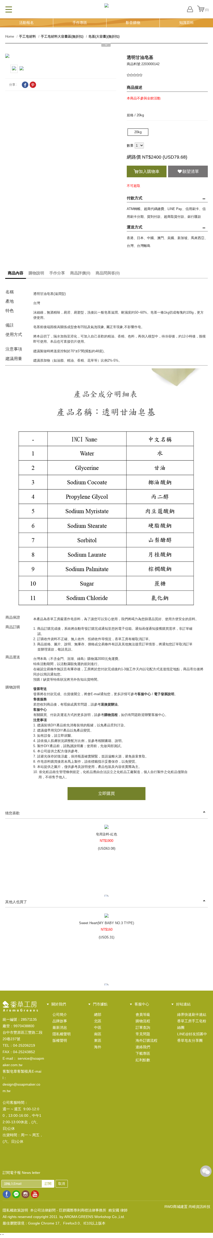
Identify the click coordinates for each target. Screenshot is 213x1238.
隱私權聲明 (61, 1034)
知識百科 (186, 23)
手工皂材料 (27, 36)
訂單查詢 (143, 1027)
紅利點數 (143, 1060)
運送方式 (134, 227)
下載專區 (143, 1053)
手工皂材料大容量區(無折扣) (62, 36)
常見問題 (143, 1034)
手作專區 (79, 23)
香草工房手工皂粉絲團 (191, 1024)
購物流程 (111, 715)
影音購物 (133, 23)
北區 (97, 1021)
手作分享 (57, 273)
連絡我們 (143, 1047)
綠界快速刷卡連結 (191, 1014)
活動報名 (26, 23)
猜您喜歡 (12, 813)
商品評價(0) (80, 273)
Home (9, 36)
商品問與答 (108, 273)
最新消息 (59, 1027)
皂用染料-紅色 (106, 834)
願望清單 (190, 171)
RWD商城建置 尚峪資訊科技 (187, 1207)
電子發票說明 (164, 694)
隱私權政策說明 (15, 1210)
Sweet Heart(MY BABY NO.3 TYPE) (106, 923)
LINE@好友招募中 (192, 1034)
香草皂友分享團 (190, 1040)
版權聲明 (59, 1040)
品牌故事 (59, 1021)
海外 (97, 1047)
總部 (97, 1014)
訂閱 (48, 1184)
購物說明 (36, 273)
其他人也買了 (16, 902)
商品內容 (15, 273)
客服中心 (144, 694)
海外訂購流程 (146, 1040)
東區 (97, 1040)
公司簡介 (59, 1014)
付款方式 (134, 198)
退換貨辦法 (109, 704)
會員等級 (143, 1014)
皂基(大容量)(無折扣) (103, 36)
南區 (97, 1034)
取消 (61, 1184)
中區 (97, 1027)
